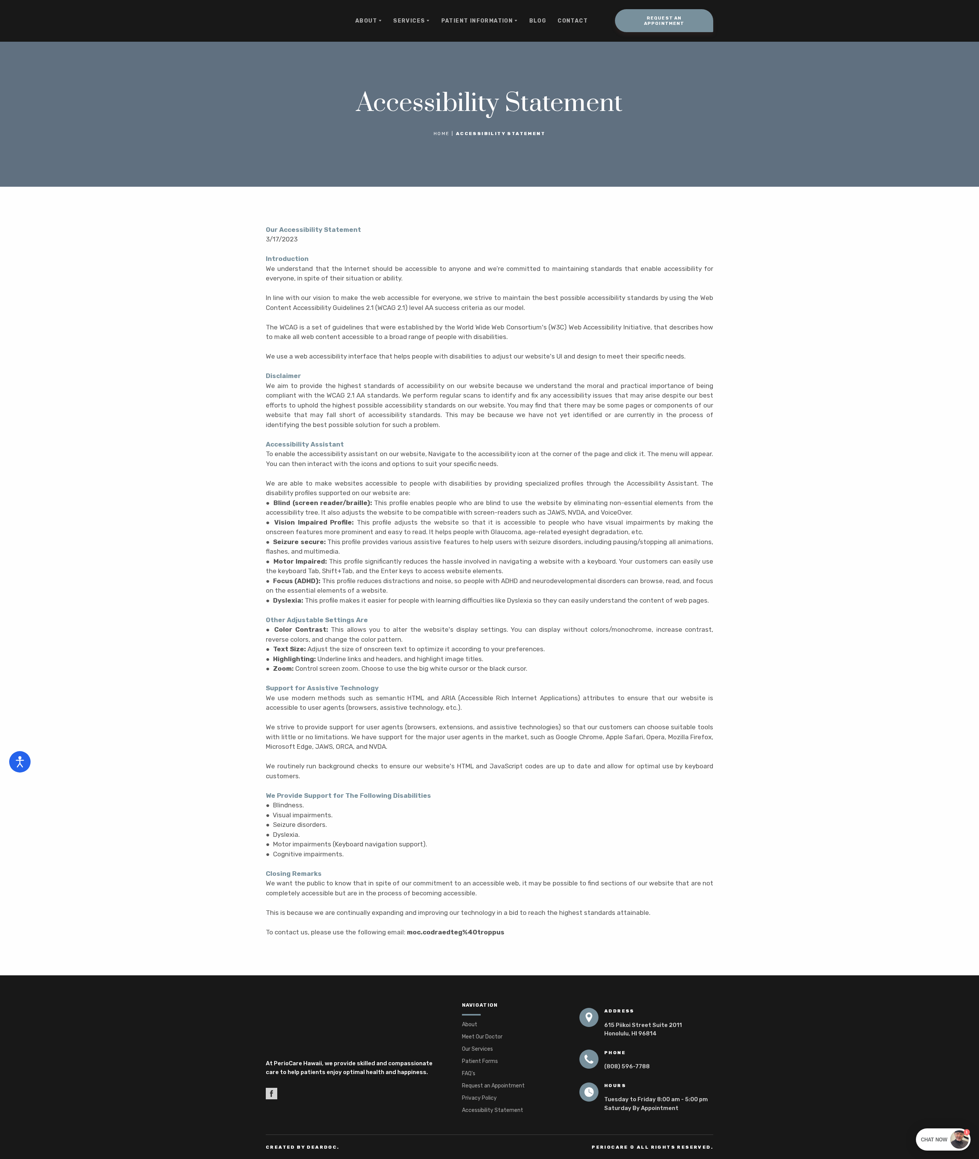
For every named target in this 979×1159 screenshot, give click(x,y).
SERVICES (409, 21)
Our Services (477, 1049)
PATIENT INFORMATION (477, 21)
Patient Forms (480, 1061)
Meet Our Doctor (482, 1036)
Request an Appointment (493, 1085)
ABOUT (366, 21)
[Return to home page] (295, 21)
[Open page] (352, 1026)
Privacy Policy (479, 1098)
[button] (664, 20)
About (469, 1024)
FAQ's (468, 1073)
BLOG (537, 21)
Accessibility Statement (492, 1110)
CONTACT (573, 21)
